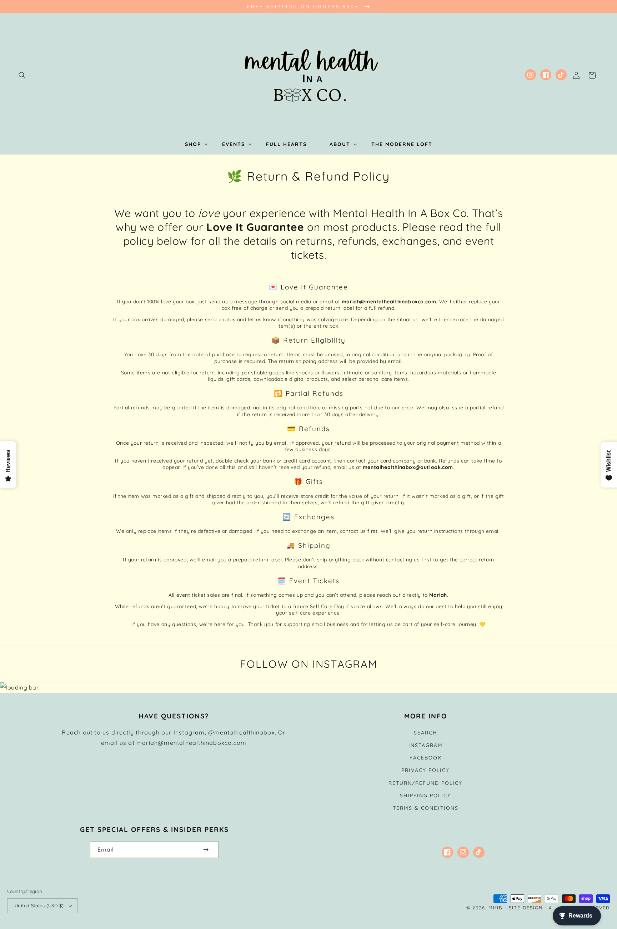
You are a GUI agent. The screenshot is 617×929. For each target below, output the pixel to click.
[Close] (407, 408)
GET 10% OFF (308, 501)
